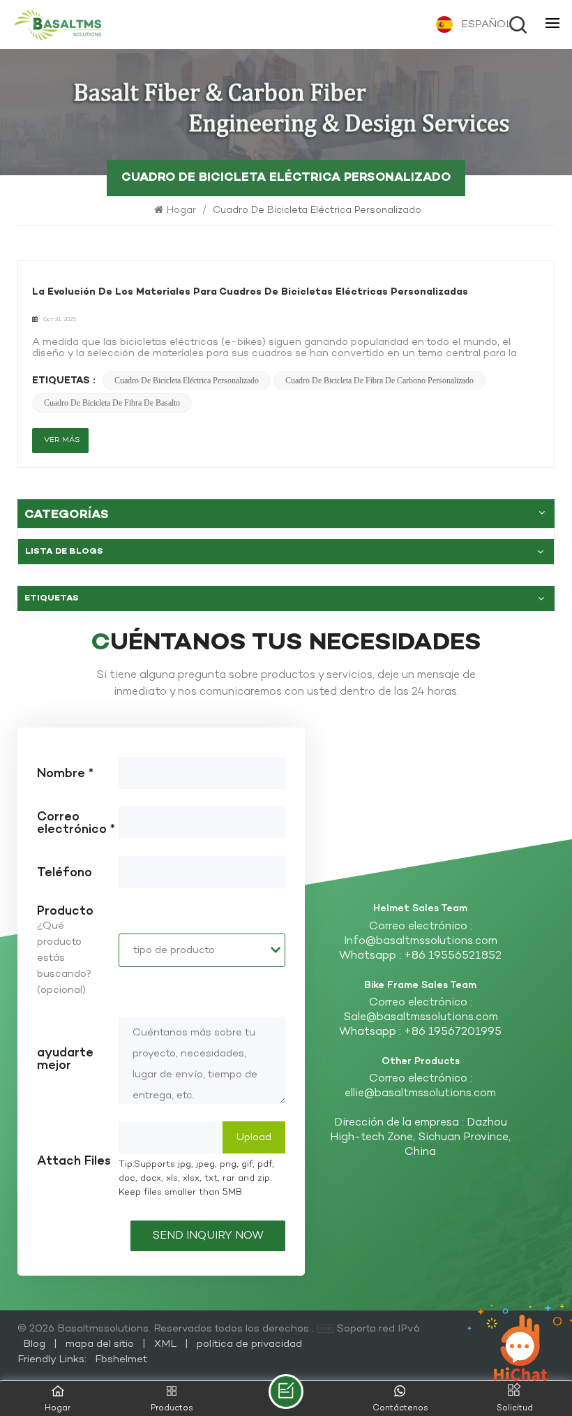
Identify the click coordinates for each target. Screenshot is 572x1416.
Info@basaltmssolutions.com (420, 941)
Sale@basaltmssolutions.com (420, 1017)
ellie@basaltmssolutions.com (420, 1093)
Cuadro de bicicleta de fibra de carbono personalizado (379, 380)
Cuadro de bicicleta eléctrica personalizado (186, 380)
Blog (35, 1344)
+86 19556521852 (453, 956)
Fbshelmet (121, 1359)
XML (165, 1344)
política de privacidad (249, 1344)
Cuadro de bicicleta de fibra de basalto (112, 403)
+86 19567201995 (453, 1032)
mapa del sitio (101, 1344)
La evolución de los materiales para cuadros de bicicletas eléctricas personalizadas (250, 292)
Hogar (183, 210)
